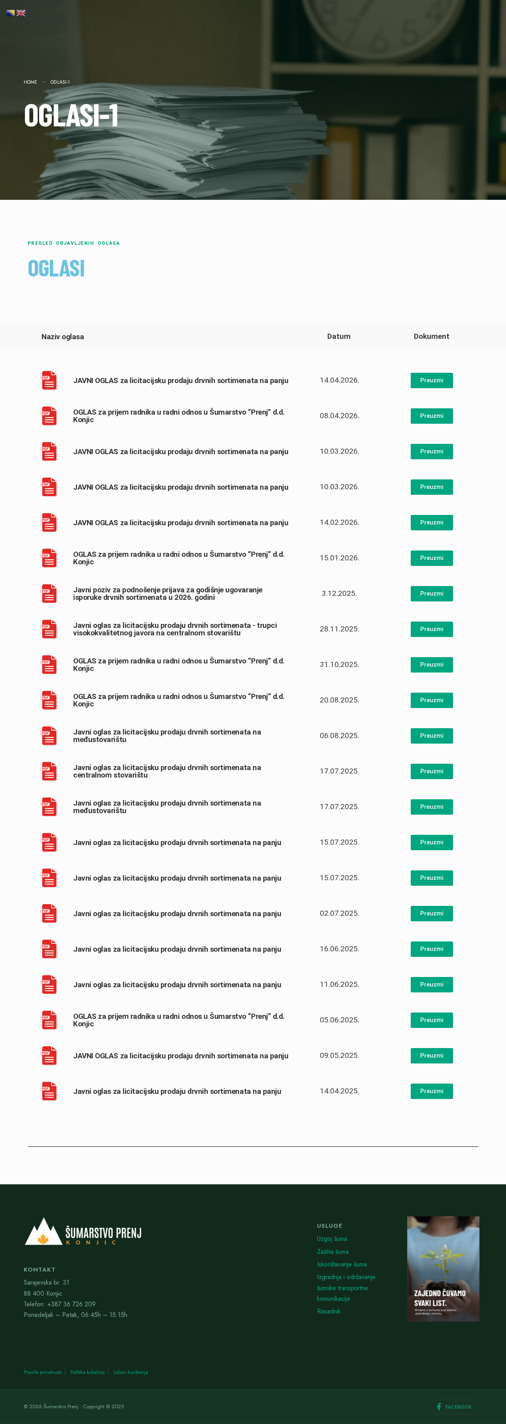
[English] (21, 12)
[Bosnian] (11, 12)
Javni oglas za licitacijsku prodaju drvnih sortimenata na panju (177, 842)
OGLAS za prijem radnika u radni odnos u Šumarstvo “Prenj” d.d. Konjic (179, 416)
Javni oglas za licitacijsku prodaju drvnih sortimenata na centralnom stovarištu (167, 771)
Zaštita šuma (333, 1251)
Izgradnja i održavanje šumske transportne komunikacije (346, 1287)
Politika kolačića (87, 1372)
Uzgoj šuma (332, 1238)
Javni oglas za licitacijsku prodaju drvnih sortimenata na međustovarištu (167, 735)
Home (30, 82)
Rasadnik (329, 1311)
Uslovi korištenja (130, 1372)
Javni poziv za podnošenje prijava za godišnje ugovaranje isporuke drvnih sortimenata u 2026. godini (167, 593)
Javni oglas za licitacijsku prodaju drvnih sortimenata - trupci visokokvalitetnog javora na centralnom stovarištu (175, 629)
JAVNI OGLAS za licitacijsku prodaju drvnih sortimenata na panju (180, 380)
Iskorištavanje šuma (342, 1264)
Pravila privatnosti (43, 1372)
